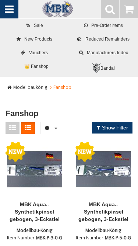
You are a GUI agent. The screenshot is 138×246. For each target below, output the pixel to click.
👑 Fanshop (36, 66)
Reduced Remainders (107, 39)
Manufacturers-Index (107, 52)
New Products (38, 39)
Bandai (107, 68)
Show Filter (114, 128)
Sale (34, 25)
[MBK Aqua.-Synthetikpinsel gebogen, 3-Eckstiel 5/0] (104, 169)
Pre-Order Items (107, 25)
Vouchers (38, 52)
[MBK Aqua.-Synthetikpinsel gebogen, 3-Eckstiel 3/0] (35, 169)
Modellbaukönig (30, 87)
